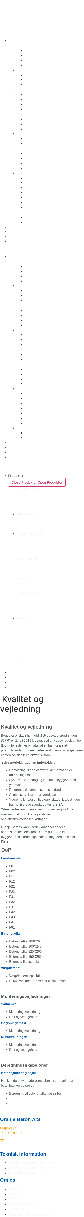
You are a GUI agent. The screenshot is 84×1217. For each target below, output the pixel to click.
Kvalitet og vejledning (24, 237)
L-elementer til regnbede (43, 217)
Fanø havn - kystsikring (26, 543)
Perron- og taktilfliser (40, 65)
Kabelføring (33, 119)
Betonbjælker (34, 207)
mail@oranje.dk (11, 1145)
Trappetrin (24, 134)
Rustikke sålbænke (38, 178)
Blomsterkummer (37, 163)
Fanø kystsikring (37, 99)
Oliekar (29, 124)
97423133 (12, 1140)
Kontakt (14, 246)
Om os (13, 241)
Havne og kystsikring (32, 89)
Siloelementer (34, 168)
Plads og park (27, 148)
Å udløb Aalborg (37, 109)
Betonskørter (34, 85)
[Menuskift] (6, 469)
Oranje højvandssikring (42, 94)
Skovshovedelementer (41, 104)
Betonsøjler (33, 197)
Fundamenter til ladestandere (30, 519)
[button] (42, 251)
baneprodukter (27, 45)
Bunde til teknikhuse (39, 129)
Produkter (15, 40)
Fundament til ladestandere (45, 75)
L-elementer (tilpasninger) (44, 222)
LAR (19, 212)
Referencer (16, 232)
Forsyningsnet (27, 114)
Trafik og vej (26, 70)
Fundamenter (34, 80)
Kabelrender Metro (38, 55)
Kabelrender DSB (37, 50)
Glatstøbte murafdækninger (45, 192)
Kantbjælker (33, 60)
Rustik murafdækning (40, 188)
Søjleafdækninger (38, 202)
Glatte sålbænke (37, 183)
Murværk (23, 173)
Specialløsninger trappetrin (45, 143)
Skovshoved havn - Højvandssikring (36, 548)
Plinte (28, 158)
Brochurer (15, 227)
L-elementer (33, 153)
